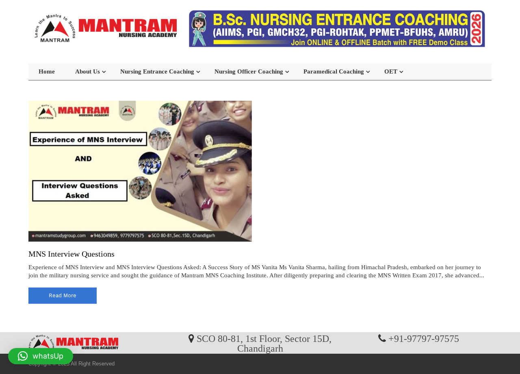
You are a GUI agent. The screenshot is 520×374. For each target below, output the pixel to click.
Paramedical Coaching (333, 71)
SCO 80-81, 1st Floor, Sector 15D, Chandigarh (264, 343)
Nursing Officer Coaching (248, 71)
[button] (40, 356)
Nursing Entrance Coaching (157, 71)
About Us (87, 71)
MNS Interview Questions (71, 253)
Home (47, 71)
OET (390, 71)
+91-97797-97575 (423, 338)
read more (62, 295)
